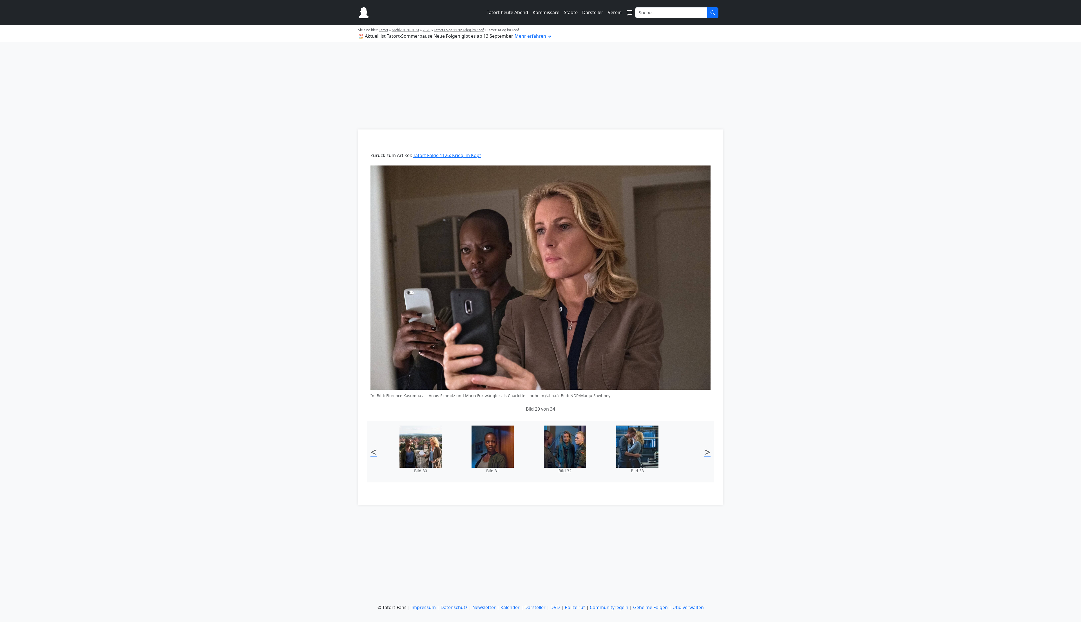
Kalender (510, 607)
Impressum (423, 607)
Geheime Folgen (650, 607)
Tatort (383, 30)
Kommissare (546, 12)
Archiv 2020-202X (405, 30)
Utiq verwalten (688, 607)
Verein (615, 12)
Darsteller (592, 12)
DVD (555, 607)
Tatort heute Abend (507, 12)
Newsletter (484, 607)
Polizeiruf (575, 607)
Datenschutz (454, 607)
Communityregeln (609, 607)
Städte (571, 12)
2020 (426, 30)
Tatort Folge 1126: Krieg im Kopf (459, 30)
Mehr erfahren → (533, 36)
